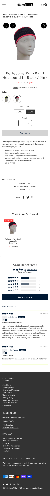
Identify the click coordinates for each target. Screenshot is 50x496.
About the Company (10, 400)
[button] (6, 99)
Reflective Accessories (11, 446)
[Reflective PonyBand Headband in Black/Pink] (12, 228)
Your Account (8, 393)
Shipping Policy (8, 387)
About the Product (10, 403)
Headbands (13, 14)
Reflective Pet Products (12, 448)
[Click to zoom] (44, 25)
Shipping (16, 88)
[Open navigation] (4, 4)
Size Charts (7, 385)
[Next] (13, 25)
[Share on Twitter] (28, 197)
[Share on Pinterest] (32, 197)
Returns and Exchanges (11, 390)
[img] (7, 314)
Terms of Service (9, 395)
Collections (7, 405)
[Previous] (6, 25)
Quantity (25, 118)
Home (5, 14)
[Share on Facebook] (23, 197)
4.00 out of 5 (32, 270)
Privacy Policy (8, 398)
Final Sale (6, 451)
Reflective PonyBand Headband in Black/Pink (13, 241)
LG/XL (30, 112)
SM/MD (19, 112)
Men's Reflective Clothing (12, 438)
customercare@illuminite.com (14, 417)
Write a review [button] (25, 297)
